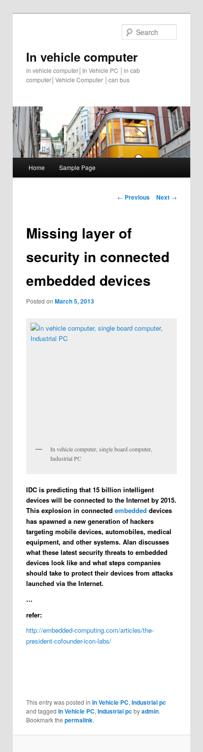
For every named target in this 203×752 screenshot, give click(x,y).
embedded (131, 510)
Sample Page (77, 167)
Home (37, 167)
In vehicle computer (81, 56)
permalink (79, 720)
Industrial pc (149, 702)
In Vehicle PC (110, 702)
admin (150, 711)
